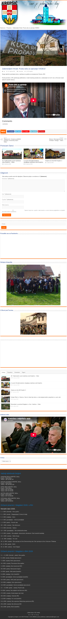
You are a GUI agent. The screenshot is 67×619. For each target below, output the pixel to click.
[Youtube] (38, 615)
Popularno (9, 372)
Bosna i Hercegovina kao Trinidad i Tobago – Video (56, 139)
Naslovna (2, 28)
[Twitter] (32, 615)
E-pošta (7, 199)
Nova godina (16, 511)
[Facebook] (31, 615)
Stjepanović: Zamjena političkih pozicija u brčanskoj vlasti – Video (12, 140)
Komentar (8, 178)
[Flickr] (34, 615)
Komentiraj (20, 71)
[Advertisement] (14, 354)
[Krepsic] (33, 12)
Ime (6, 194)
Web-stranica (5, 205)
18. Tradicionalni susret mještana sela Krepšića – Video (11, 161)
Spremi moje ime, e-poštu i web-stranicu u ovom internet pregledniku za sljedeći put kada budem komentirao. (33, 211)
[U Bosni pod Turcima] (33, 324)
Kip (4, 71)
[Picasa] (36, 615)
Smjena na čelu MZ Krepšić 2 (53, 160)
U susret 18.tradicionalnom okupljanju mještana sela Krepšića (33, 161)
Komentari (17, 372)
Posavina (9, 28)
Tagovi (23, 372)
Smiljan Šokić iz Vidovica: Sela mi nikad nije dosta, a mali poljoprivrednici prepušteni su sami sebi (36, 397)
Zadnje (3, 372)
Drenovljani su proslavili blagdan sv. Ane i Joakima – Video (26, 404)
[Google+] (29, 615)
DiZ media (37, 612)
